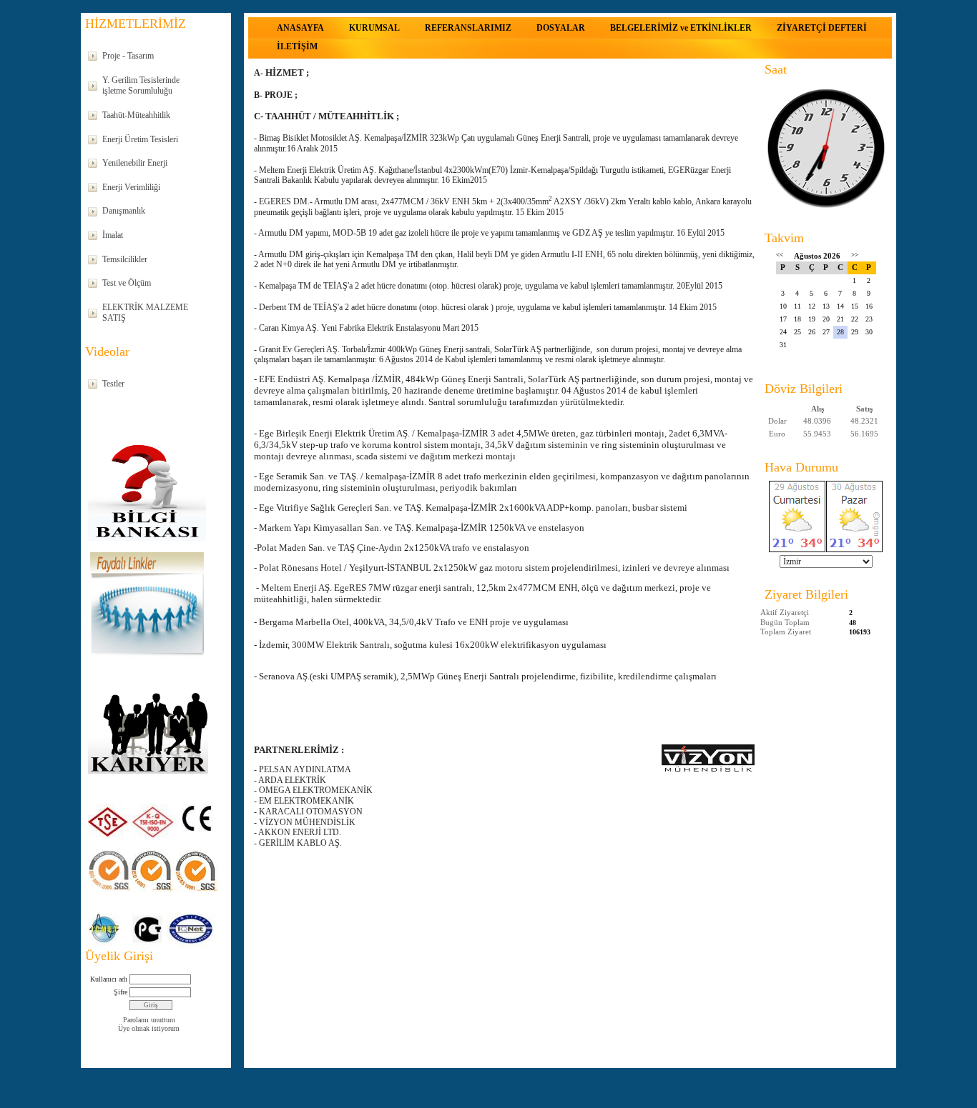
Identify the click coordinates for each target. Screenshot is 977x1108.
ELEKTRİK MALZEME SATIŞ (145, 313)
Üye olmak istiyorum (149, 1028)
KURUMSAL (374, 28)
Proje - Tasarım (128, 56)
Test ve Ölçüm (126, 283)
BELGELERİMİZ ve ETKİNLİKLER (681, 28)
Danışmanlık (123, 211)
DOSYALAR (560, 28)
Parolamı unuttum (149, 1020)
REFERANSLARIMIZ (468, 28)
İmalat (112, 235)
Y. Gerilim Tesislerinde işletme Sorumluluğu (141, 85)
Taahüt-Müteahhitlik (136, 115)
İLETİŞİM (297, 46)
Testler (113, 384)
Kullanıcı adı (108, 979)
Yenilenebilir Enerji (134, 163)
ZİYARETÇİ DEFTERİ (822, 28)
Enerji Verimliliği (131, 187)
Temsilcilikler (124, 259)
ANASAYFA (300, 28)
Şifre (120, 992)
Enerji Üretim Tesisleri (140, 139)
